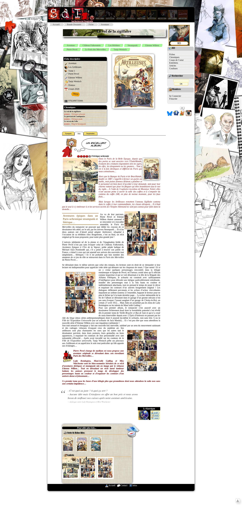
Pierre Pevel (72, 49)
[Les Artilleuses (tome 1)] (67, 444)
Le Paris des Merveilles (95, 49)
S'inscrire (173, 99)
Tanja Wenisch (120, 49)
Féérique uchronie (78, 114)
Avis (79, 134)
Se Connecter (175, 96)
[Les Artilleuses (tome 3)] (95, 444)
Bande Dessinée (74, 24)
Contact (123, 485)
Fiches (172, 54)
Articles (172, 65)
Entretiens (173, 63)
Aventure (105, 24)
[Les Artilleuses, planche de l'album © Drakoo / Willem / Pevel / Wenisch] (70, 467)
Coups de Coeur (176, 60)
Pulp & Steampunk (78, 124)
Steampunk (133, 45)
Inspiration (90, 133)
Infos (134, 485)
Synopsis (68, 133)
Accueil (56, 24)
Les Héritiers (114, 45)
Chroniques (174, 57)
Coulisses (173, 68)
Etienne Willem (152, 45)
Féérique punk (76, 119)
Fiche (91, 24)
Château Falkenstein (92, 45)
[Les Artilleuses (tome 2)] (81, 444)
